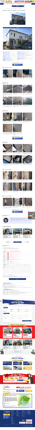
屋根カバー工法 (23, 413)
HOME (22, 425)
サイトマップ (30, 425)
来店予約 (7, 414)
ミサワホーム (12, 315)
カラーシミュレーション (24, 416)
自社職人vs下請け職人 (29, 413)
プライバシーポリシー (26, 425)
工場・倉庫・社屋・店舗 (13, 413)
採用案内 (17, 414)
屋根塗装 (12, 414)
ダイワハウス (5, 315)
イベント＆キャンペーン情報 (19, 413)
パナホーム (19, 315)
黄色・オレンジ (27, 309)
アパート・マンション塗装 (24, 414)
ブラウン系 (13, 309)
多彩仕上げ (12, 416)
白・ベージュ (6, 309)
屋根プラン (12, 419)
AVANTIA (12, 318)
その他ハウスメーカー (20, 318)
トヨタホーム (26, 315)
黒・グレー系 (20, 309)
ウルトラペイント (12, 421)
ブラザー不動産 (5, 318)
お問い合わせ (7, 416)
